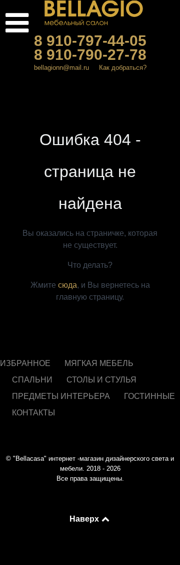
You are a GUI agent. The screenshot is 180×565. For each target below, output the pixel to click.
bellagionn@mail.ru (61, 67)
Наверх (85, 518)
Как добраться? (122, 67)
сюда (67, 285)
